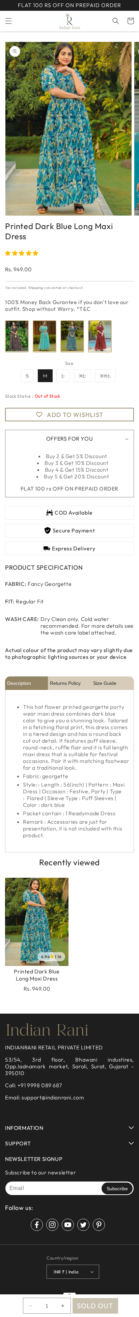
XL (85, 377)
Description (19, 683)
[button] (8, 21)
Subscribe (117, 1188)
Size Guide (104, 683)
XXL (108, 377)
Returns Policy (65, 683)
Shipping (35, 287)
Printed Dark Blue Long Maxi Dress (36, 975)
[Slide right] (126, 131)
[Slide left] (13, 131)
